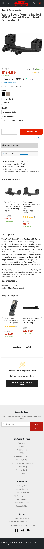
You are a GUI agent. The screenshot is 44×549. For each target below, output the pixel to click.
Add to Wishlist (37, 138)
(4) (16, 327)
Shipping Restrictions (22, 457)
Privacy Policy (22, 467)
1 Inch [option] (4, 120)
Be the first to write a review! (22, 383)
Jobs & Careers (22, 489)
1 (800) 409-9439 (22, 518)
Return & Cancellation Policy (22, 463)
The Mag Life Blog (22, 502)
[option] (3, 94)
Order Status (22, 450)
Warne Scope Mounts (8, 83)
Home (3, 10)
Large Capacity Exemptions (22, 496)
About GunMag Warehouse (22, 486)
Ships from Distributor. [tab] (16, 154)
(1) (34, 217)
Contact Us (22, 473)
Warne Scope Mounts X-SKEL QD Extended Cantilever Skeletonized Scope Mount (12, 206)
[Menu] (3, 3)
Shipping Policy (22, 460)
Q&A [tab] (28, 347)
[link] (33, 72)
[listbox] (22, 94)
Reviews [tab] (18, 347)
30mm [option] (12, 120)
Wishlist (22, 446)
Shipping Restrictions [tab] (11, 145)
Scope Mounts (15, 10)
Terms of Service (22, 470)
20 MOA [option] (5, 103)
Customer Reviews (22, 492)
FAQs (22, 453)
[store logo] (21, 3)
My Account (22, 443)
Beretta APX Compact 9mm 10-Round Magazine (11, 320)
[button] (22, 79)
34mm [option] (20, 120)
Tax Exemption (22, 499)
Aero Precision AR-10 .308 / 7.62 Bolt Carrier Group (31, 320)
